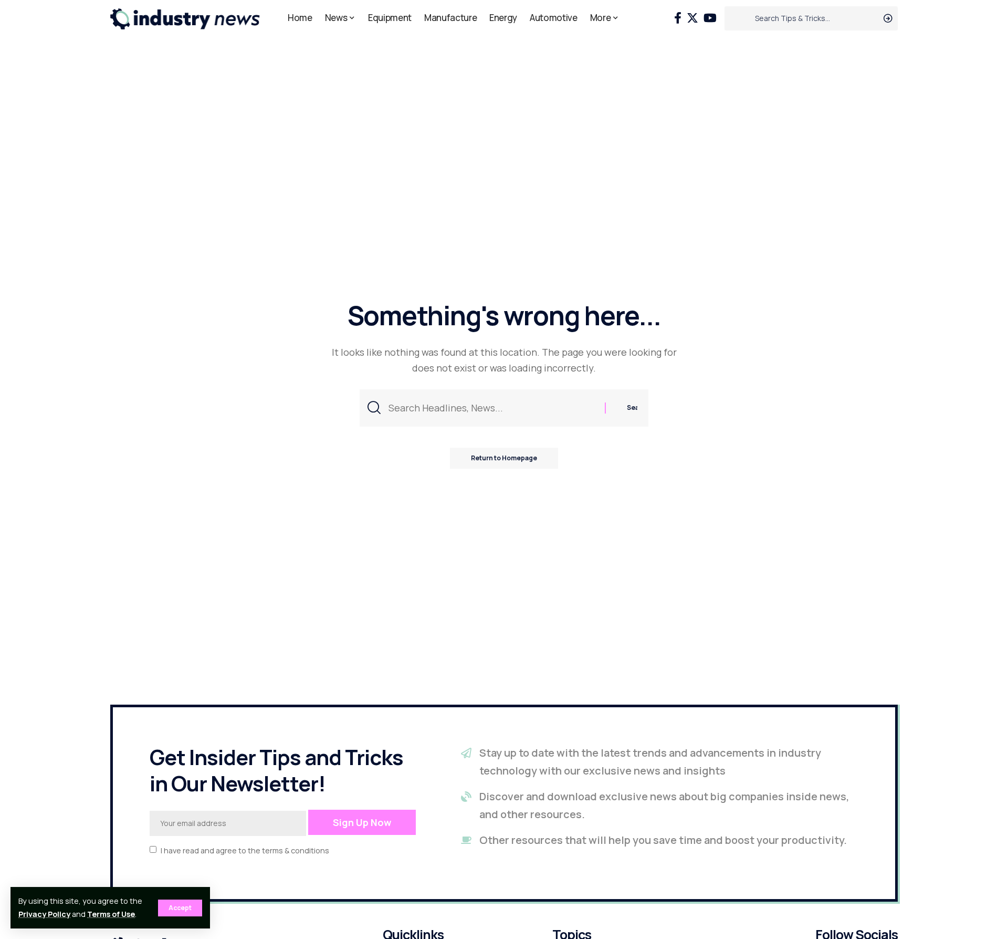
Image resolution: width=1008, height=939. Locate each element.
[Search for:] (493, 408)
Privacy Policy (44, 914)
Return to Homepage (504, 457)
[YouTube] (710, 18)
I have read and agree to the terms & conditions (245, 850)
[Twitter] (692, 18)
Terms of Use (111, 914)
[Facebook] (677, 18)
